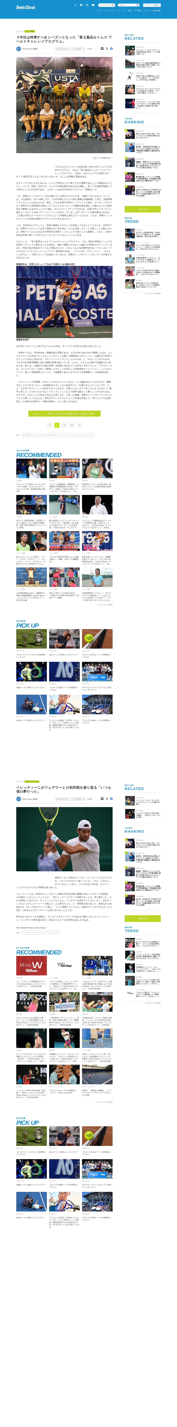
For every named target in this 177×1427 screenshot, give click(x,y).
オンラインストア (105, 5)
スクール (147, 10)
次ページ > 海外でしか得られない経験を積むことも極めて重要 (64, 414)
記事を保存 (78, 48)
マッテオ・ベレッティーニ (31, 932)
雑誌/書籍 (157, 10)
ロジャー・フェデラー (51, 932)
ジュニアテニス (88, 435)
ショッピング (109, 10)
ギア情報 (137, 10)
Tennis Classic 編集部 (30, 49)
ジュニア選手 (29, 31)
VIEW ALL (143, 209)
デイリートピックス (31, 781)
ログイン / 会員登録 (152, 5)
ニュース (98, 10)
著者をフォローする (62, 48)
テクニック (121, 10)
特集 (130, 10)
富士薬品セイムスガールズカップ (34, 435)
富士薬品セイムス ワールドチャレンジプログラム (64, 435)
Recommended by (102, 604)
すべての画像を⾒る (104, 158)
